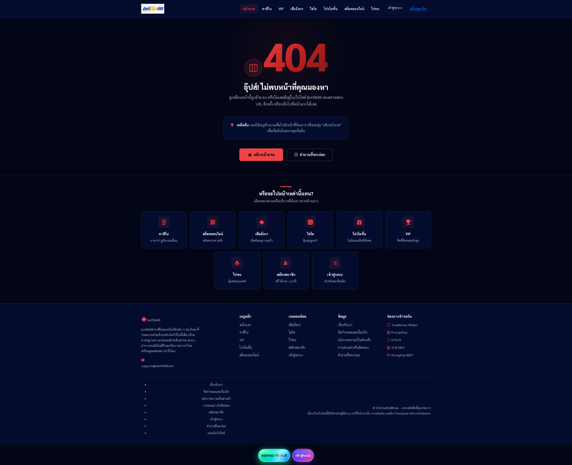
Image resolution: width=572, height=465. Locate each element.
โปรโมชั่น (331, 8)
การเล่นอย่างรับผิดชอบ (353, 347)
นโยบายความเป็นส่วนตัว (354, 340)
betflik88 (153, 320)
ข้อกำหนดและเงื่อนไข (352, 332)
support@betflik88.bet (157, 366)
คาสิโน (267, 8)
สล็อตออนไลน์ (354, 8)
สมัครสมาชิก (418, 8)
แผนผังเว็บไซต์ (216, 433)
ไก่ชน (375, 8)
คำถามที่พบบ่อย (312, 154)
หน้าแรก (249, 8)
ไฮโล (313, 8)
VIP (281, 8)
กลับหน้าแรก (264, 154)
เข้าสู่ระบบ (395, 8)
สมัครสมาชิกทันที (274, 455)
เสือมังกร (296, 8)
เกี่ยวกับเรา (345, 325)
